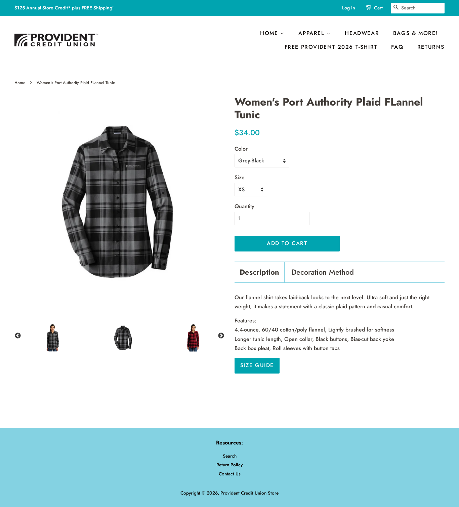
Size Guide (257, 365)
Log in (348, 7)
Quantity (244, 206)
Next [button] (221, 336)
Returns (431, 47)
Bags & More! (415, 33)
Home (270, 33)
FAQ (397, 47)
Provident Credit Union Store (249, 493)
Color (241, 149)
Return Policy (229, 464)
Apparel (312, 33)
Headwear (362, 33)
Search (230, 456)
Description (259, 272)
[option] (49, 341)
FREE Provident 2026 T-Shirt (331, 47)
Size (240, 177)
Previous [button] (17, 336)
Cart (378, 7)
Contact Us (230, 473)
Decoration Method (322, 272)
